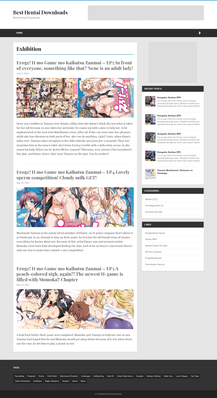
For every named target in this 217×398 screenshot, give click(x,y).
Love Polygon (182, 376)
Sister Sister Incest (125, 376)
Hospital (139, 376)
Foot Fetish (52, 376)
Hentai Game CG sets (156, 245)
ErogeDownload (153, 258)
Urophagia (85, 376)
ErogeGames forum (155, 233)
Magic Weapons (52, 381)
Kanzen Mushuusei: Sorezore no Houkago (175, 171)
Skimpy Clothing (153, 376)
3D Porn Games (153, 252)
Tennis (41, 376)
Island (75, 381)
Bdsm (83, 381)
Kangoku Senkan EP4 (169, 97)
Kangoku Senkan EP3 (169, 115)
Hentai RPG (151, 239)
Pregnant (31, 376)
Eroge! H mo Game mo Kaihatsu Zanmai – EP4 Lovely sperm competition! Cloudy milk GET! (73, 174)
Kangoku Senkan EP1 (169, 152)
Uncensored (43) (153, 212)
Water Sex (168, 376)
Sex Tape (195, 376)
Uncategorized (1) (154, 205)
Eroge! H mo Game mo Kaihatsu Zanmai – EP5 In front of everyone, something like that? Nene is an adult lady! (75, 65)
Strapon (65, 381)
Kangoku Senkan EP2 (169, 134)
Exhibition (37, 381)
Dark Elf (110, 376)
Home (19, 33)
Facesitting (19, 376)
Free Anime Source (155, 264)
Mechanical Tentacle (69, 376)
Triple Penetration (22, 381)
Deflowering (98, 376)
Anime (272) (151, 199)
